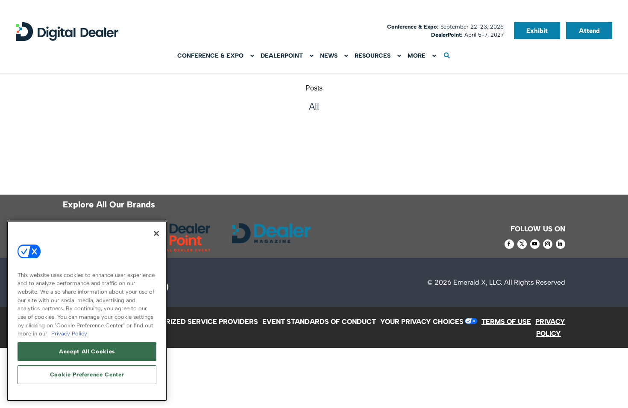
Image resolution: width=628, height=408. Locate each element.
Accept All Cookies (87, 351)
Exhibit (537, 31)
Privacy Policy (69, 333)
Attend (589, 31)
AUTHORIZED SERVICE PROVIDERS (199, 322)
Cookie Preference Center (87, 374)
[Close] (156, 233)
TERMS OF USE (506, 322)
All (314, 106)
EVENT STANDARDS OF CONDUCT (319, 322)
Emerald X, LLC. (477, 282)
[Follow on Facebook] (509, 244)
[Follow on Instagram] (547, 244)
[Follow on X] (522, 244)
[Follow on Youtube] (535, 244)
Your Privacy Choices (422, 322)
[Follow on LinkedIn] (560, 244)
